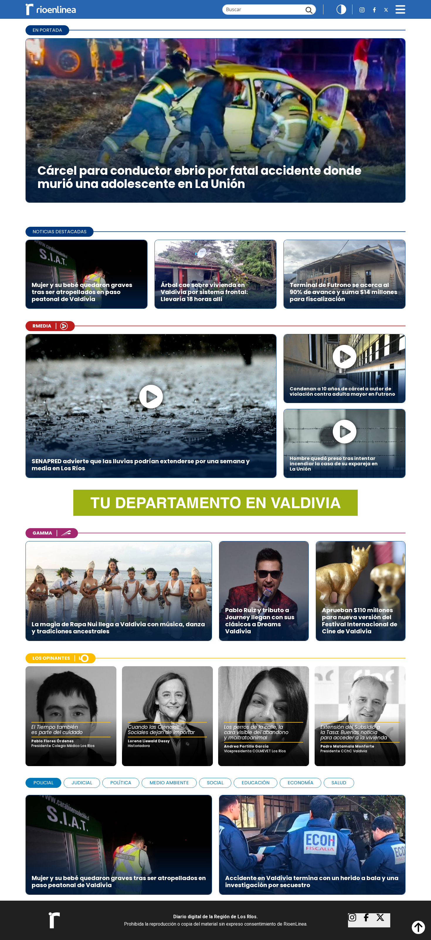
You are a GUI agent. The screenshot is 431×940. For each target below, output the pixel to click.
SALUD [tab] (339, 782)
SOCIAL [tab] (215, 782)
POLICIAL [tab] (43, 782)
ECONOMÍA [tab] (300, 782)
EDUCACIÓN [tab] (255, 782)
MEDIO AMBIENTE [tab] (169, 782)
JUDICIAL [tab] (82, 782)
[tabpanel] (215, 842)
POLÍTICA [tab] (120, 782)
